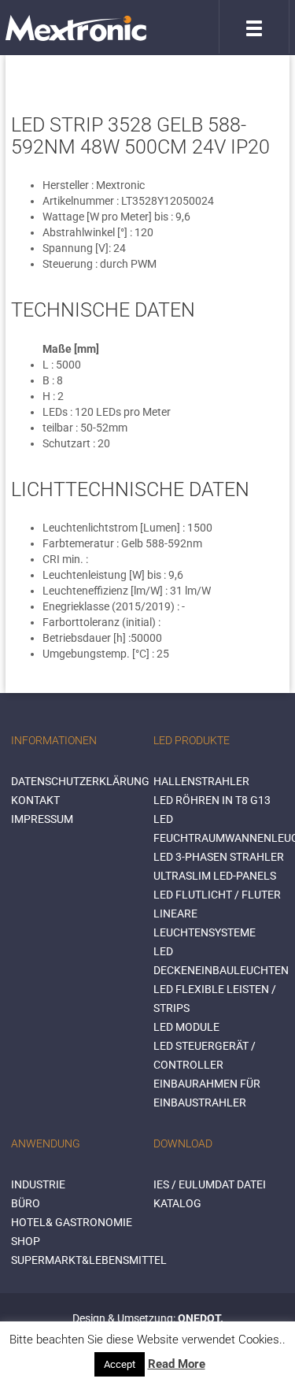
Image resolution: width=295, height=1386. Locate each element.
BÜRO (25, 1203)
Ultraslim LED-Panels (214, 875)
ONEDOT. (200, 1318)
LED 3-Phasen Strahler (218, 856)
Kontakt (35, 800)
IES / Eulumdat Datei (209, 1184)
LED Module (186, 1027)
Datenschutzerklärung (80, 781)
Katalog (177, 1203)
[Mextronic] (76, 27)
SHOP (25, 1241)
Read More (176, 1364)
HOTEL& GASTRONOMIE (71, 1222)
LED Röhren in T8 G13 (212, 800)
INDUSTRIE (38, 1184)
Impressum (42, 819)
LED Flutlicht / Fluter (217, 894)
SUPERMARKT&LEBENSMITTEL (89, 1260)
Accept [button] (119, 1364)
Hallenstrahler (201, 781)
